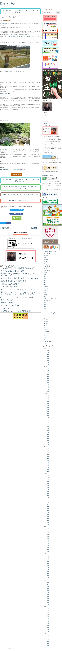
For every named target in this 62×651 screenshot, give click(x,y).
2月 (48, 362)
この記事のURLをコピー (16, 174)
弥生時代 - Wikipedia (5, 93)
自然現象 (46, 286)
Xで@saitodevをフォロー (17, 209)
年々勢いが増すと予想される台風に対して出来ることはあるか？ (20, 274)
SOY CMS (46, 317)
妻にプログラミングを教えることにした (16, 289)
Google (46, 323)
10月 (48, 372)
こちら (53, 152)
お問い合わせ (47, 125)
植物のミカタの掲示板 (20, 233)
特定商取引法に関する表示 (49, 251)
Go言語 (46, 329)
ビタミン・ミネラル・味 (50, 298)
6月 (48, 354)
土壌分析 (46, 264)
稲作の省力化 (45, 175)
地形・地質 (47, 284)
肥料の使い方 (47, 341)
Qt (44, 327)
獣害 (45, 276)
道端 (45, 282)
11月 (48, 370)
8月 (48, 350)
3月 (48, 360)
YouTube (46, 121)
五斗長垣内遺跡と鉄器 (5, 23)
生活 (45, 343)
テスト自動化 (47, 306)
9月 (48, 374)
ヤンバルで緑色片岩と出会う (7, 149)
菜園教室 (46, 259)
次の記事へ (36, 228)
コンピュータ (47, 311)
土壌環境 (46, 262)
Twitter (45, 117)
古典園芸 (46, 292)
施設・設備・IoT (48, 266)
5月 (48, 356)
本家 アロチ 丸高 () (8, 300)
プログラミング (48, 308)
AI (44, 339)
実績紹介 (46, 319)
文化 (45, 304)
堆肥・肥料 (47, 270)
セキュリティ (47, 337)
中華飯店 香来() (7, 303)
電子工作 (46, 335)
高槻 (45, 302)
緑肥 (45, 278)
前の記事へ (5, 228)
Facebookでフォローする (16, 213)
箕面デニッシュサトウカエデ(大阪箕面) (16, 311)
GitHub (45, 123)
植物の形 (46, 290)
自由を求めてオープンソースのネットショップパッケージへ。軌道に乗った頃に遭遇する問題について (20, 293)
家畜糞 (45, 272)
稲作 (8, 20)
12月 (48, 368)
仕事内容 (46, 115)
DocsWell (46, 119)
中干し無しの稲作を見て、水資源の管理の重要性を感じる (14, 169)
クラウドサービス (48, 325)
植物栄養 (46, 268)
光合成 (45, 294)
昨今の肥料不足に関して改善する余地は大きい (18, 268)
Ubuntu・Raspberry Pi (49, 313)
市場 (45, 296)
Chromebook (47, 331)
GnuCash (46, 321)
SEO (45, 333)
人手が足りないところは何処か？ (13, 271)
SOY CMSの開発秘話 (9, 287)
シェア (8, 223)
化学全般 (46, 288)
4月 (48, 358)
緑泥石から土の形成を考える (12, 284)
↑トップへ (14, 648)
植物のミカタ (8, 3)
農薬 (45, 274)
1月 (48, 364)
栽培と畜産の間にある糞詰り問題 (13, 281)
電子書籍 (46, 255)
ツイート (3, 223)
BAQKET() (5, 308)
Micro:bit (46, 315)
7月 (48, 352)
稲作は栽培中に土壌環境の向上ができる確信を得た (20, 278)
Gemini (6, 206)
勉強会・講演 (47, 257)
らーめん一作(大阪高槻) (10, 305)
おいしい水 (47, 300)
